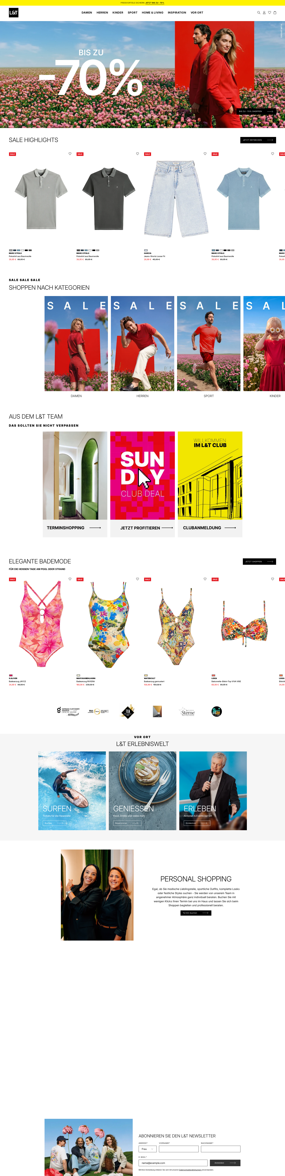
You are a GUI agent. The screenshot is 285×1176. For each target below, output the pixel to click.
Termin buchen (190, 913)
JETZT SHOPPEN (253, 561)
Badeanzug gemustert (154, 679)
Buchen (48, 823)
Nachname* (207, 1143)
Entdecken (191, 823)
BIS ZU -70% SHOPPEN (250, 111)
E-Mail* (143, 1157)
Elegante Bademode (40, 561)
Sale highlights (33, 140)
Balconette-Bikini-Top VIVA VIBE (226, 679)
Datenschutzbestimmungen (190, 1170)
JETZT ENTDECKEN (252, 140)
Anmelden (219, 1163)
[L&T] (13, 12)
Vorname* (164, 1143)
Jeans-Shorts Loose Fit (154, 254)
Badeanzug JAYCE (17, 679)
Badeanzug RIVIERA (85, 679)
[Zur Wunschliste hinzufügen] (69, 153)
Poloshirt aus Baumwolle (20, 254)
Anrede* (143, 1143)
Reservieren (121, 823)
